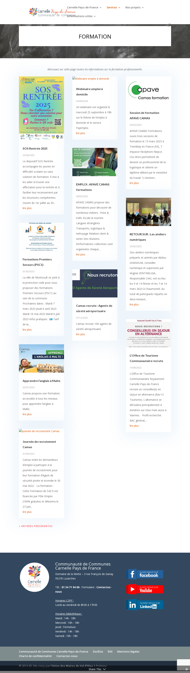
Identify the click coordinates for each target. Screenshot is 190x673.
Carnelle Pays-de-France (82, 7)
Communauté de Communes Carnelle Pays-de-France (53, 651)
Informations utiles (79, 16)
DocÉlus (98, 651)
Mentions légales (128, 651)
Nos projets (132, 7)
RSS (110, 651)
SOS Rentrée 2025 (35, 148)
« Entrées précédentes (36, 526)
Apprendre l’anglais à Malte (41, 380)
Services (112, 7)
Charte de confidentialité (35, 656)
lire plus (27, 208)
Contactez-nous (66, 656)
